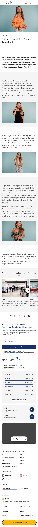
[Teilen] (29, 316)
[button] (27, 290)
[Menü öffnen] (35, 2)
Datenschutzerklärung (26, 506)
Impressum (5, 511)
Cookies (4, 515)
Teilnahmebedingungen (26, 515)
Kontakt (22, 511)
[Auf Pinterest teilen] (25, 316)
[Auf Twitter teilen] (20, 316)
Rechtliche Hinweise (7, 506)
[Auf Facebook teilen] (15, 316)
